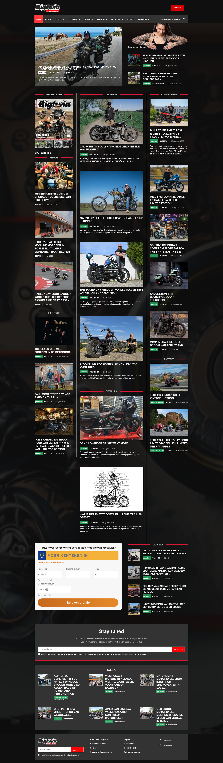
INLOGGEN (178, 8)
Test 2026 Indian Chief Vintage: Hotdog (165, 396)
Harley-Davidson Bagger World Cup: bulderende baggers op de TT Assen (53, 297)
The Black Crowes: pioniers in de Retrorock (53, 350)
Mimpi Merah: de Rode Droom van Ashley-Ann (166, 343)
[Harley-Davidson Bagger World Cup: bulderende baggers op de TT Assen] (54, 276)
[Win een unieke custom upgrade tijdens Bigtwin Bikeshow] (54, 175)
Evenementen (158, 84)
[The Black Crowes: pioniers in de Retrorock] (54, 331)
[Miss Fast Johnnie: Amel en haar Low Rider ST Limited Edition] (169, 178)
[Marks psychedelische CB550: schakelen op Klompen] (111, 193)
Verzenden (178, 649)
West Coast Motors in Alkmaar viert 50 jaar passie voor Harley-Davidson (119, 681)
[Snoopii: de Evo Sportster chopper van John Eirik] (111, 338)
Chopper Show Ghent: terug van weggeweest (66, 712)
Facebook (168, 740)
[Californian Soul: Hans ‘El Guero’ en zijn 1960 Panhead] (111, 121)
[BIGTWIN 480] (54, 124)
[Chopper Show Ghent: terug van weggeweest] (44, 713)
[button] (184, 19)
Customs (156, 65)
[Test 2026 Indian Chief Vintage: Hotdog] (169, 377)
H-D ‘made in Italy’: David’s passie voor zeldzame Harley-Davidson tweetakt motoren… (164, 570)
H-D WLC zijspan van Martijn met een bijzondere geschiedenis (164, 605)
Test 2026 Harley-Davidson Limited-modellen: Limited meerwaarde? (169, 443)
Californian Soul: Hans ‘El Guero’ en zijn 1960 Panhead (110, 148)
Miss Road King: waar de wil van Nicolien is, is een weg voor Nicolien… (164, 58)
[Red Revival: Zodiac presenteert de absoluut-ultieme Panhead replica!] (134, 590)
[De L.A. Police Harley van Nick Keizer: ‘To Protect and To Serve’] (134, 555)
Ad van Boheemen (54, 73)
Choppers (94, 154)
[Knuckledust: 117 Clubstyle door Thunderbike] (169, 275)
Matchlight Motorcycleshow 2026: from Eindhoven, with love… (169, 681)
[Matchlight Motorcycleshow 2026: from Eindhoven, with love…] (147, 680)
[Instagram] (160, 745)
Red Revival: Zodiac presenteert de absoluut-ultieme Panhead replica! (164, 588)
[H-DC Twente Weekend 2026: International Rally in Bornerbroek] (134, 78)
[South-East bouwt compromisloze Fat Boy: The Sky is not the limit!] (169, 227)
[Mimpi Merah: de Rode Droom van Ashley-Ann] (169, 324)
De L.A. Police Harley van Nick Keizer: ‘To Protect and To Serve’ (165, 552)
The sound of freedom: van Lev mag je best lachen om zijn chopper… (111, 291)
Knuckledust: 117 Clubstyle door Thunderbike (162, 297)
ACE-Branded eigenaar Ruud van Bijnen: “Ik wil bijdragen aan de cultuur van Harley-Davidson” (53, 444)
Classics (156, 558)
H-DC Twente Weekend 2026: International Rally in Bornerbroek (160, 76)
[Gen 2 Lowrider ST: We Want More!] (111, 418)
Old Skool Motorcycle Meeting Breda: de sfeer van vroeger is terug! (170, 715)
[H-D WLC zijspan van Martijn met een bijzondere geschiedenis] (134, 609)
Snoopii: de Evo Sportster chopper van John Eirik (108, 365)
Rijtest (169, 402)
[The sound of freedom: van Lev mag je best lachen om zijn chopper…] (111, 264)
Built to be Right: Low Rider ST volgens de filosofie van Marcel (166, 133)
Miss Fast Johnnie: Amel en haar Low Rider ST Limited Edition (167, 200)
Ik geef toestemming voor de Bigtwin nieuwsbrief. (60, 755)
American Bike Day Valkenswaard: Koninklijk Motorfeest (118, 713)
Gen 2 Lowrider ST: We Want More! (104, 443)
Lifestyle (42, 72)
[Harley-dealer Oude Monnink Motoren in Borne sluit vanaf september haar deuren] (54, 224)
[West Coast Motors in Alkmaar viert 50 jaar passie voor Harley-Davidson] (95, 680)
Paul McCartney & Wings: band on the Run (53, 395)
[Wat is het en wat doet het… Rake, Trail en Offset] (111, 489)
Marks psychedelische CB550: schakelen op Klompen (111, 219)
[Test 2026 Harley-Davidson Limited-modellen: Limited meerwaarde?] (169, 422)
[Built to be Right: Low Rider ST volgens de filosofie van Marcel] (169, 112)
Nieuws (38, 204)
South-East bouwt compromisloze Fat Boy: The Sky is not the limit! (167, 248)
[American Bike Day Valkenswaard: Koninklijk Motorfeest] (95, 713)
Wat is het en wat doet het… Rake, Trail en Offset (111, 515)
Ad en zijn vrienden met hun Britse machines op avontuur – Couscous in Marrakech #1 (78, 68)
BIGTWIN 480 (43, 152)
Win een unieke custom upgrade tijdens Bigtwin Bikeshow (53, 197)
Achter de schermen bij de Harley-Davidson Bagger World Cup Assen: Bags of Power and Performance (67, 684)
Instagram (168, 745)
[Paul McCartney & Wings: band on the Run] (54, 376)
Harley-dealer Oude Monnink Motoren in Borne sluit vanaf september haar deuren (52, 246)
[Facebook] (160, 740)
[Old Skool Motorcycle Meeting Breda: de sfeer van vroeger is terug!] (147, 713)
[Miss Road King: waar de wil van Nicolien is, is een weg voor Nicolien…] (134, 60)
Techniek (93, 448)
